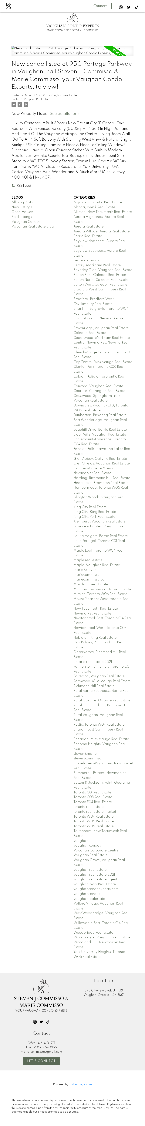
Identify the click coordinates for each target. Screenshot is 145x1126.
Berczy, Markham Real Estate (97, 265)
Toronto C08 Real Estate (92, 797)
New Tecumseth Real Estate (95, 608)
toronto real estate (88, 807)
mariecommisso (86, 575)
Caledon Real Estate (89, 333)
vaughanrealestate (89, 899)
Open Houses (22, 212)
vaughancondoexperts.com (96, 889)
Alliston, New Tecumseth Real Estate (102, 212)
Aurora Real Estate (88, 226)
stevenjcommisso (87, 758)
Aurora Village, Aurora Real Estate (101, 231)
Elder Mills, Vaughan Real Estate (99, 434)
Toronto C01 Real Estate (92, 792)
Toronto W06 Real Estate (93, 826)
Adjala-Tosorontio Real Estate (97, 202)
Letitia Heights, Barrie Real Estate (100, 536)
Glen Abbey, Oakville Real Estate (100, 458)
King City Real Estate (90, 507)
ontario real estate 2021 (92, 662)
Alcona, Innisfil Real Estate (94, 207)
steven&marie (85, 753)
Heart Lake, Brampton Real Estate (101, 483)
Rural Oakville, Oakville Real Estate (101, 700)
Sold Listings (22, 217)
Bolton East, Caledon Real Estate (99, 275)
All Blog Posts (22, 202)
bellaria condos (86, 260)
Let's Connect (41, 1061)
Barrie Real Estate (87, 236)
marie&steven (85, 570)
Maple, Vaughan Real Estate (96, 565)
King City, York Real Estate (94, 517)
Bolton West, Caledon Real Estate (100, 284)
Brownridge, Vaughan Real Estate (101, 328)
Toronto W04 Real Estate (93, 816)
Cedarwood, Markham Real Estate (101, 338)
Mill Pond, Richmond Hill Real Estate (102, 589)
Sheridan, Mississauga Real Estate (101, 739)
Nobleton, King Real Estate (95, 637)
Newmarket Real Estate (92, 613)
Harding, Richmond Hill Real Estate (101, 478)
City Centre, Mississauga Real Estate (102, 362)
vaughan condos (87, 845)
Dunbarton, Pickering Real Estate (100, 415)
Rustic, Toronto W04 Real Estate (99, 724)
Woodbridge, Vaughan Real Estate (101, 937)
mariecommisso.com (90, 579)
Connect (100, 6)
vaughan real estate (90, 869)
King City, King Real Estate (94, 512)
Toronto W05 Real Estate (93, 821)
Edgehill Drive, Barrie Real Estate (100, 429)
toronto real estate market (94, 811)
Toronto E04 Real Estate (92, 802)
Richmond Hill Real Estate (94, 686)
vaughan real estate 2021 (94, 874)
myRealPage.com (80, 1084)
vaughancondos (86, 894)
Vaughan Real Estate (37, 99)
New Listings (22, 207)
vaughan (80, 841)
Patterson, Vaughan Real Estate (99, 676)
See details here (64, 114)
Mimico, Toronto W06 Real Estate (100, 594)
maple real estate (88, 560)
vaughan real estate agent (95, 879)
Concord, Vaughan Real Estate (98, 386)
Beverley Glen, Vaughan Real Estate (102, 270)
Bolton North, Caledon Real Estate (100, 280)
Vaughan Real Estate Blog (33, 226)
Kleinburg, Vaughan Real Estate (99, 521)
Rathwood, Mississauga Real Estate (102, 681)
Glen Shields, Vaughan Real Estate (101, 463)
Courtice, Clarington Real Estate (99, 391)
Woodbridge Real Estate (93, 932)
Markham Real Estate (90, 584)
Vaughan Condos (26, 222)
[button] (121, 7)
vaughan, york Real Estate (94, 884)
